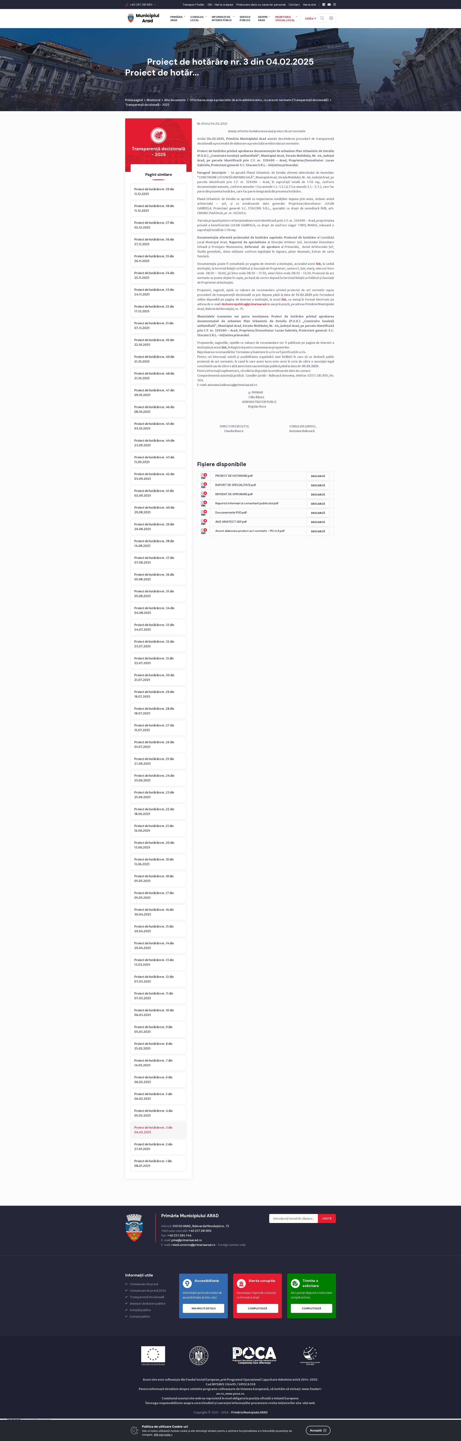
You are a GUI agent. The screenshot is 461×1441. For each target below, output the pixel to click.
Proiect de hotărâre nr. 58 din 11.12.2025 (154, 208)
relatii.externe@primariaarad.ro (193, 1245)
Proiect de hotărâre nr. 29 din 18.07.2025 (154, 694)
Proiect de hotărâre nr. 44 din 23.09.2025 (154, 443)
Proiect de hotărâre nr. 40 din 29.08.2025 (154, 510)
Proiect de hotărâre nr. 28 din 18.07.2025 (154, 711)
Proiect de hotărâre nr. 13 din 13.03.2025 (154, 962)
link (318, 264)
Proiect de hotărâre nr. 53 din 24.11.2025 (154, 292)
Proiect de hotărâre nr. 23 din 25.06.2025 (154, 795)
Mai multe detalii (204, 1308)
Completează (257, 1308)
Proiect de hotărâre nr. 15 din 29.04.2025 (153, 929)
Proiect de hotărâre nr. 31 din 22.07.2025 (154, 661)
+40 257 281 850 (141, 4)
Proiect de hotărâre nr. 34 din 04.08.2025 (154, 610)
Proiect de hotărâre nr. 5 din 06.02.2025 (153, 1096)
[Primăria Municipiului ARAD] (143, 17)
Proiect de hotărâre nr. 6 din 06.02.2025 (153, 1079)
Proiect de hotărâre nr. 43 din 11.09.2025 (154, 459)
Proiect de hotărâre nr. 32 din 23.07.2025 (154, 644)
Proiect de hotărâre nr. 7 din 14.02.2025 (153, 1063)
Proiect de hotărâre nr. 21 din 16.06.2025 (154, 828)
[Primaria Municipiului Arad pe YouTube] (329, 4)
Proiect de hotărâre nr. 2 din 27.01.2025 (153, 1146)
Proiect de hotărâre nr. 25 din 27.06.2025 (154, 761)
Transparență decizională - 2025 (147, 104)
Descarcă (318, 476)
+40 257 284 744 (179, 1235)
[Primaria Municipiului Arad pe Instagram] (334, 4)
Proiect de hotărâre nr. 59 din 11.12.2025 (154, 191)
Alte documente (175, 100)
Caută (327, 1218)
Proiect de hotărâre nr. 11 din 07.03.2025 (153, 996)
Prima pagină (134, 100)
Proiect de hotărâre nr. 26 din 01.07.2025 (154, 744)
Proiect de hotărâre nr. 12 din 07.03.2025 (154, 979)
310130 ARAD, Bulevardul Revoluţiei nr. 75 (200, 1226)
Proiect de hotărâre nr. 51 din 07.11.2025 (153, 325)
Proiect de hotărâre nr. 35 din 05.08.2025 (154, 594)
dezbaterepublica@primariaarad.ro (245, 304)
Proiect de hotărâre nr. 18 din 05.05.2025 (154, 878)
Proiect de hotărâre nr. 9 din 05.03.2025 (153, 1029)
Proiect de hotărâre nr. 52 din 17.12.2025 (154, 309)
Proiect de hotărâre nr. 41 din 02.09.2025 (154, 493)
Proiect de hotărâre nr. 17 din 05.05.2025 (154, 895)
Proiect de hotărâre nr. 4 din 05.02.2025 (153, 1113)
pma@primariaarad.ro (186, 1240)
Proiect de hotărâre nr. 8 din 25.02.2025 (153, 1046)
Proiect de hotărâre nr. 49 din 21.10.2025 (154, 359)
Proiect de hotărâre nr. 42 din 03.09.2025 (154, 476)
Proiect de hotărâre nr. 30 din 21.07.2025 (154, 677)
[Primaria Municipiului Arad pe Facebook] (324, 4)
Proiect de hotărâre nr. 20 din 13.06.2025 (154, 845)
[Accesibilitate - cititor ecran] (331, 18)
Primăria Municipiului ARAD (249, 1412)
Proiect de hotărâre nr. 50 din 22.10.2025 (154, 342)
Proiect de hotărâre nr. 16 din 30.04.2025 (154, 912)
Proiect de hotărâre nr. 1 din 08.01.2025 (153, 1163)
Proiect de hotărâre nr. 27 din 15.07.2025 (154, 728)
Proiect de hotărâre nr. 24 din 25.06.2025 (154, 778)
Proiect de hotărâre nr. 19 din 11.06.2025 (154, 862)
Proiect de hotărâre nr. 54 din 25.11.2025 (154, 275)
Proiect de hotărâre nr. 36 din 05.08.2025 (154, 577)
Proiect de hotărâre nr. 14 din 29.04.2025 (154, 945)
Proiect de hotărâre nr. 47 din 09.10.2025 (154, 392)
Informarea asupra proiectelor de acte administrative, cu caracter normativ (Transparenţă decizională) (259, 100)
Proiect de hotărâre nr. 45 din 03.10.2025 (154, 426)
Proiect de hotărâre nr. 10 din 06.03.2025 (154, 1012)
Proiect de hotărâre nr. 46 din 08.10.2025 (154, 409)
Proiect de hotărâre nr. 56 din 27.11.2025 (154, 242)
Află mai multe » (163, 1434)
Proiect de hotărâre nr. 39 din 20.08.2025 (154, 526)
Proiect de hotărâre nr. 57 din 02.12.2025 (154, 225)
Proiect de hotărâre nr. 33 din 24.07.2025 (154, 627)
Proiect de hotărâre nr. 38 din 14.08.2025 (154, 543)
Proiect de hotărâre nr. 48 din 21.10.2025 (154, 376)
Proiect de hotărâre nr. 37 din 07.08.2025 (154, 560)
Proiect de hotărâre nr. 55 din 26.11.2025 (154, 258)
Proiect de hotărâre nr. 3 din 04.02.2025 (153, 1130)
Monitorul (153, 100)
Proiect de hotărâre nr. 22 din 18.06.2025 (154, 811)
